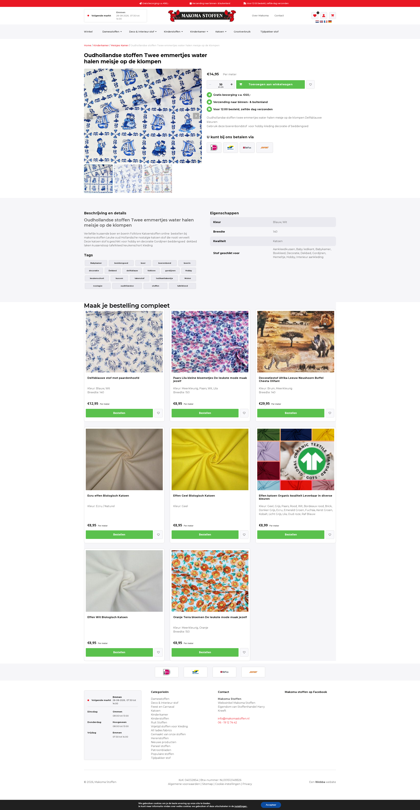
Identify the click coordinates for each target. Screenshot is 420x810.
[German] (330, 21)
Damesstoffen (110, 31)
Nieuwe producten (163, 742)
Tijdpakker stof (269, 31)
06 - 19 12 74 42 (227, 722)
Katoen (219, 31)
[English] (321, 21)
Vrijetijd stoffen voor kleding (169, 726)
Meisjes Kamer (119, 45)
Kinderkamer (198, 31)
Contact (279, 15)
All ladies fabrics (161, 730)
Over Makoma (260, 15)
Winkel (88, 31)
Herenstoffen (160, 738)
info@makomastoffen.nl (234, 718)
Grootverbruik (242, 31)
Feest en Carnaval (162, 706)
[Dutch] (317, 21)
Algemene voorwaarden (184, 784)
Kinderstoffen (172, 31)
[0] (314, 15)
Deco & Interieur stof (141, 31)
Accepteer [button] (271, 804)
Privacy (247, 784)
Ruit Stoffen (159, 722)
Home (87, 45)
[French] (325, 21)
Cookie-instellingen (227, 784)
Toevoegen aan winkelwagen (271, 84)
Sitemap (207, 784)
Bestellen (119, 413)
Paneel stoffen (160, 746)
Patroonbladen (161, 750)
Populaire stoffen (162, 754)
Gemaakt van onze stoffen (168, 734)
